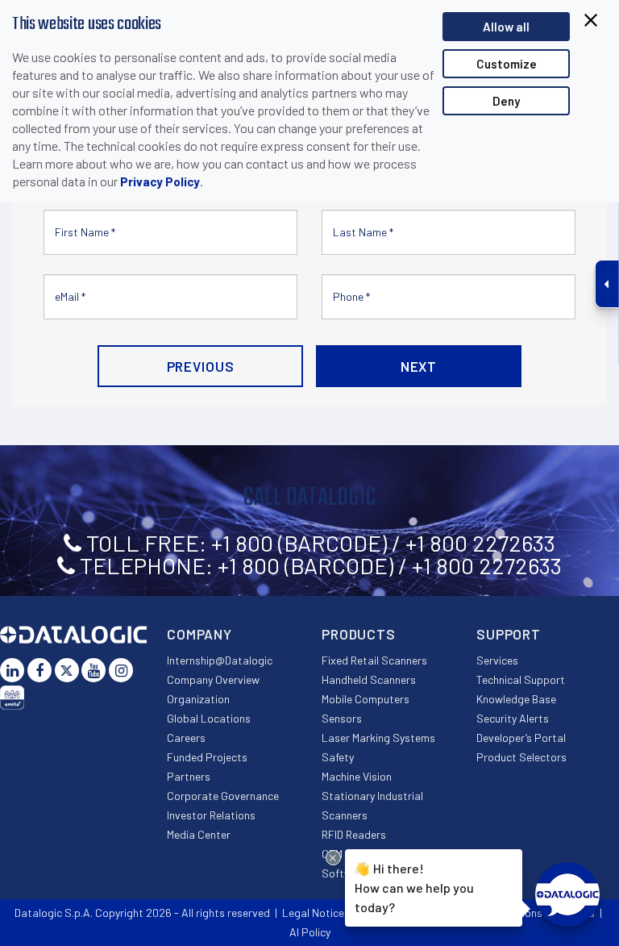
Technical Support (520, 679)
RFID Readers (354, 834)
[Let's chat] (567, 894)
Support (508, 634)
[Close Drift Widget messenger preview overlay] (333, 857)
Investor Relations (211, 815)
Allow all (506, 26)
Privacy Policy (160, 181)
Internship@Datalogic (219, 660)
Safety (338, 757)
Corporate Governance (223, 795)
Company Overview (213, 679)
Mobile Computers (365, 699)
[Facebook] (39, 670)
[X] (67, 670)
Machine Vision (357, 776)
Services (497, 660)
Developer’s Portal (521, 737)
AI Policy (309, 932)
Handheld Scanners (369, 679)
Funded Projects (207, 757)
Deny (506, 101)
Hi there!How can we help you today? (414, 888)
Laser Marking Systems (378, 737)
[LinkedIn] (12, 670)
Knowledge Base (516, 699)
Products (359, 634)
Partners (188, 776)
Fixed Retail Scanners (374, 660)
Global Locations (209, 718)
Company (199, 634)
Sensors (342, 718)
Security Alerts (512, 718)
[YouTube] (93, 670)
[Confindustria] (12, 698)
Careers (186, 737)
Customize (506, 63)
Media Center (199, 834)
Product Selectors (521, 757)
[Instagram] (121, 670)
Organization (198, 699)
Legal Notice (313, 912)
